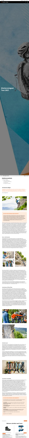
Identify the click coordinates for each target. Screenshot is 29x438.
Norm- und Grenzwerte (7, 180)
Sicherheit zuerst (6, 182)
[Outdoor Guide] (4, 2)
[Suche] (26, 2)
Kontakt (27, 0)
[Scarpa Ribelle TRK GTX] (8, 428)
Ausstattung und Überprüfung (7, 181)
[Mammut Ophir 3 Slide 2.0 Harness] (21, 428)
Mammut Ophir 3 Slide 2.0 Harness (20, 434)
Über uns (25, 0)
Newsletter (22, 0)
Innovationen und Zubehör (7, 183)
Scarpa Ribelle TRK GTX (6, 434)
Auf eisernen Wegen (5, 179)
